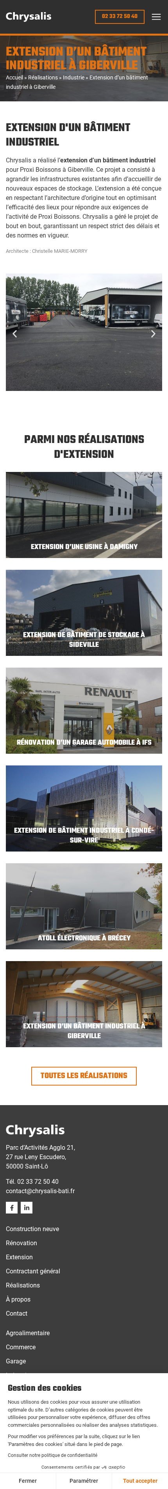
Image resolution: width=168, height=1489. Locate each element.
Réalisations (43, 77)
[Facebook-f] (12, 1208)
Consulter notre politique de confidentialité (52, 1455)
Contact (16, 1313)
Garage (16, 1361)
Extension (19, 1257)
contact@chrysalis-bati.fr (40, 1191)
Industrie (73, 77)
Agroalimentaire (28, 1333)
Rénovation (21, 1243)
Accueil (14, 77)
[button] (156, 17)
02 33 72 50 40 (38, 1181)
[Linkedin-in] (26, 1208)
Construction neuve (32, 1229)
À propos (18, 1299)
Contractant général (33, 1271)
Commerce (21, 1347)
